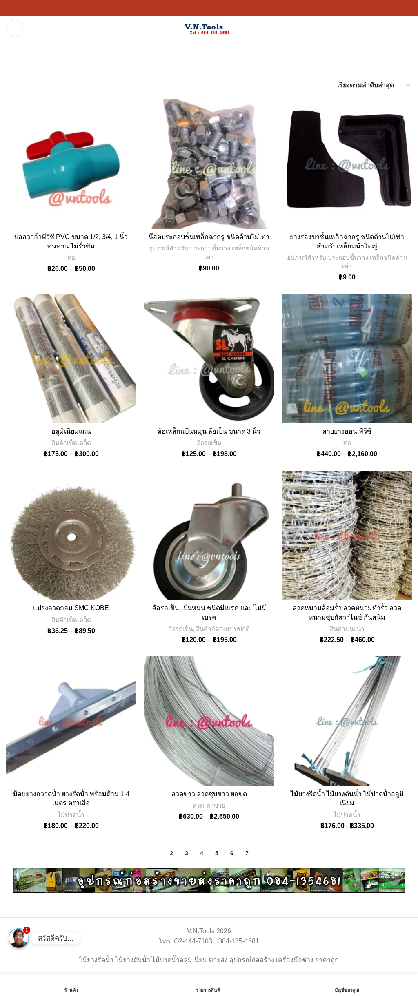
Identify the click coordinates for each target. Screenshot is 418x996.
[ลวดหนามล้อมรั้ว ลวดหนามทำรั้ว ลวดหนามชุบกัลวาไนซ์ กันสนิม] (347, 535)
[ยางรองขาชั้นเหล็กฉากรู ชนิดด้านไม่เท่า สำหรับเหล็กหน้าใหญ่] (347, 164)
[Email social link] (189, 8)
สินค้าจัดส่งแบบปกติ (223, 628)
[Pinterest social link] (199, 8)
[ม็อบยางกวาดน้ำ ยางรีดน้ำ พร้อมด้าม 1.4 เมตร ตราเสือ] (71, 721)
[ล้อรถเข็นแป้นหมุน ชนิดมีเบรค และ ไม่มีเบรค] (209, 535)
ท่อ (71, 257)
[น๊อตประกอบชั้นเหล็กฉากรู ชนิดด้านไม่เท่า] (209, 164)
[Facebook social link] (170, 8)
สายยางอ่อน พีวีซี (346, 431)
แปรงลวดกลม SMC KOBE (71, 607)
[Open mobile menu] (14, 28)
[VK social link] (228, 8)
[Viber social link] (248, 8)
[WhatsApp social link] (219, 8)
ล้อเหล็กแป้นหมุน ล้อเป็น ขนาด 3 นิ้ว (209, 431)
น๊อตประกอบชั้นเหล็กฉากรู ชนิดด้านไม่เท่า (209, 236)
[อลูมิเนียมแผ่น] (71, 358)
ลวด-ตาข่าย (209, 805)
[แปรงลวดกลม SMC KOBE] (71, 535)
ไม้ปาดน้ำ (71, 814)
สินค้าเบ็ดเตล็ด (71, 442)
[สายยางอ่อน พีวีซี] (347, 358)
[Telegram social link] (238, 8)
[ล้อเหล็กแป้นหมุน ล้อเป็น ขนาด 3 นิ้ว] (209, 358)
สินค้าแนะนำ (347, 628)
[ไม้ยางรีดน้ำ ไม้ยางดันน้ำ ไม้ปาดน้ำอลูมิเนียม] (347, 721)
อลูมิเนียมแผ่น (71, 431)
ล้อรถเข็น (209, 442)
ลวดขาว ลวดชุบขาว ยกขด (209, 793)
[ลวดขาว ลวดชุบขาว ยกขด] (209, 721)
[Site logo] (209, 27)
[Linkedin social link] (209, 8)
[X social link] (180, 8)
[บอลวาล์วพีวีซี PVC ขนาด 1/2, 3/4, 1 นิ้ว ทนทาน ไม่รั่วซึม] (71, 164)
